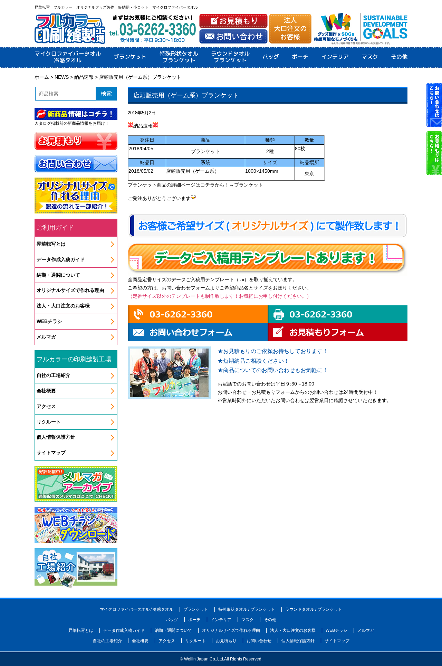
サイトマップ (51, 452)
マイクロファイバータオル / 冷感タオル (136, 609)
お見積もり (226, 640)
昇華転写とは (51, 244)
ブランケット (130, 57)
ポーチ (300, 57)
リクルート (49, 422)
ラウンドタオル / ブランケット (313, 609)
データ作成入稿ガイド (61, 259)
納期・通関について (58, 275)
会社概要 (46, 390)
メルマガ (46, 337)
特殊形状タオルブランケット (179, 57)
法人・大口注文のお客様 (63, 305)
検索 (106, 93)
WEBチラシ (49, 321)
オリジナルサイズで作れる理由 (70, 290)
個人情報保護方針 (56, 437)
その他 (399, 57)
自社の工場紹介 (53, 375)
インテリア (335, 57)
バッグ (270, 57)
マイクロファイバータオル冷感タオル (68, 57)
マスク (370, 57)
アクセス (46, 406)
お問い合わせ (259, 640)
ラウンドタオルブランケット (230, 57)
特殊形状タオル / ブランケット (246, 609)
